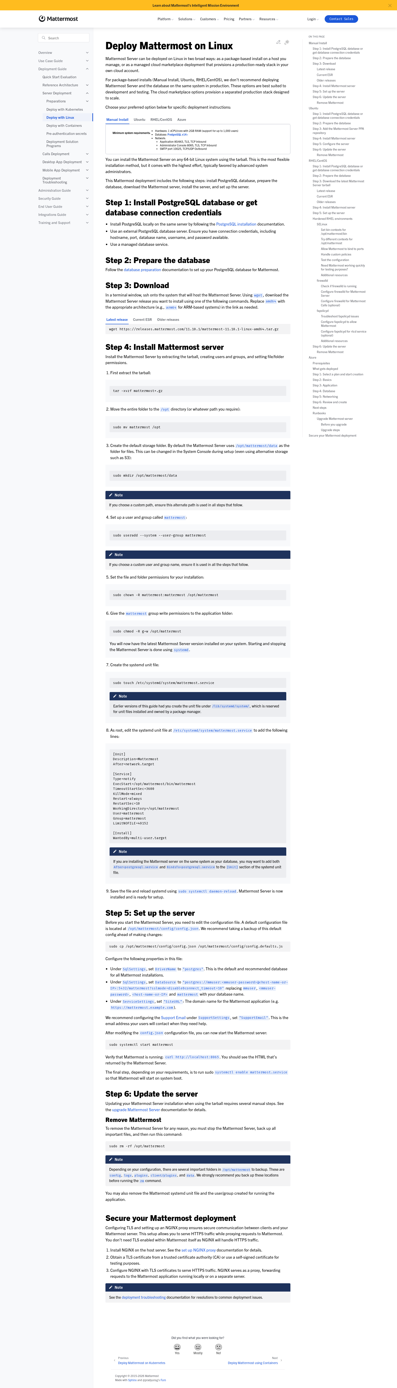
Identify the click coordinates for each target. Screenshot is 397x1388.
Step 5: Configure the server (331, 144)
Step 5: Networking (325, 396)
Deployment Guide (52, 69)
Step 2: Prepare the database (332, 58)
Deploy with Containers (64, 125)
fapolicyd (323, 311)
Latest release (117, 319)
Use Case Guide (50, 60)
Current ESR (142, 319)
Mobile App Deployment (61, 170)
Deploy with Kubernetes (64, 109)
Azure (181, 119)
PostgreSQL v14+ (177, 134)
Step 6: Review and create (330, 402)
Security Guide (49, 198)
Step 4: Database (324, 391)
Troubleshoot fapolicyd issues (340, 316)
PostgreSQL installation (236, 223)
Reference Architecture (60, 85)
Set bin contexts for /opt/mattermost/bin (334, 231)
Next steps (319, 408)
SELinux (322, 224)
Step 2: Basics (322, 380)
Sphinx (132, 1380)
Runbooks (319, 413)
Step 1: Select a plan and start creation (338, 374)
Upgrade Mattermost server (335, 419)
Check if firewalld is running (339, 286)
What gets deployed (325, 369)
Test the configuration (335, 260)
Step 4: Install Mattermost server (334, 86)
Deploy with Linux (60, 117)
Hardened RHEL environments (332, 218)
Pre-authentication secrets (66, 133)
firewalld (322, 280)
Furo (163, 1380)
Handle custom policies (336, 254)
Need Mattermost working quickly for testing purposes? (343, 267)
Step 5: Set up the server (329, 91)
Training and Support (54, 222)
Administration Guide (54, 190)
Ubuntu (139, 119)
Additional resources (334, 275)
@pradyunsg (150, 1380)
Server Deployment (57, 93)
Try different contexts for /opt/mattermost (337, 241)
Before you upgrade (334, 424)
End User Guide (50, 206)
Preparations (56, 101)
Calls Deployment (56, 154)
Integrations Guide (52, 214)
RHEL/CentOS (161, 119)
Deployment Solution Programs (62, 143)
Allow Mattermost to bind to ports (342, 249)
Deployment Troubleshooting (55, 180)
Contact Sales (341, 19)
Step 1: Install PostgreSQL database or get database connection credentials (338, 50)
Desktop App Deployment (62, 162)
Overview (45, 52)
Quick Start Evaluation (59, 77)
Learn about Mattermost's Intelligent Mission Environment (196, 5)
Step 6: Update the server (329, 97)
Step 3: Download (324, 64)
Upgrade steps (330, 430)
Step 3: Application (325, 385)
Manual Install (117, 119)
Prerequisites (321, 363)
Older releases (168, 319)
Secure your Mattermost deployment (332, 436)
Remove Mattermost (330, 102)
